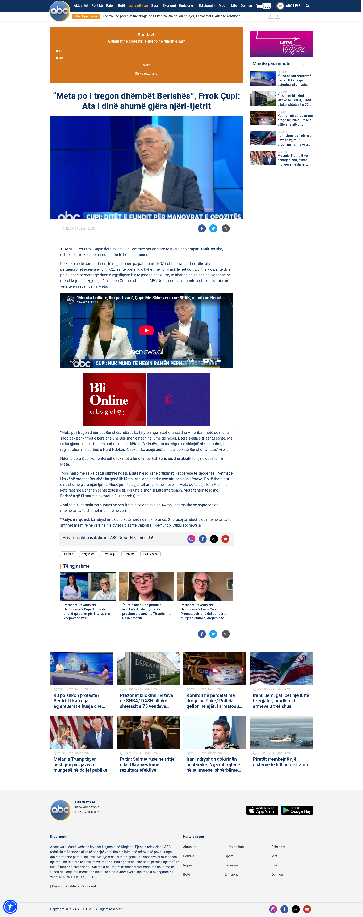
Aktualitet (81, 5)
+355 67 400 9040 (87, 812)
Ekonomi (169, 5)
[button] (10, 907)
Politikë (97, 5)
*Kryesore (88, 554)
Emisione (186, 5)
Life (234, 5)
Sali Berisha (150, 554)
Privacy (57, 886)
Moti (222, 5)
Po (61, 51)
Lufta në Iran (138, 5)
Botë (121, 5)
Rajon (110, 5)
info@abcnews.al (87, 807)
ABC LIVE (293, 6)
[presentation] (304, 64)
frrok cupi (109, 554)
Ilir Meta (129, 554)
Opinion (246, 5)
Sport (155, 5)
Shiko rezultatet (146, 73)
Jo (61, 58)
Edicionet (206, 5)
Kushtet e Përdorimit (80, 886)
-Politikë (68, 554)
